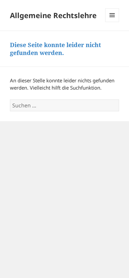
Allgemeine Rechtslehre (53, 15)
